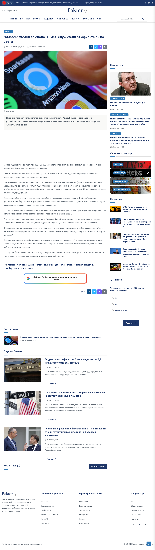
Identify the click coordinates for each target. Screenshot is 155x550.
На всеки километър (49, 515)
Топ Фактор (45, 523)
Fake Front (83, 502)
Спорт (100, 19)
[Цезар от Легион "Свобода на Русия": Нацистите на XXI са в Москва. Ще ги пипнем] (115, 267)
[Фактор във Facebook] (145, 3)
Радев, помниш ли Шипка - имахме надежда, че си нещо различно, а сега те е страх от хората (129, 140)
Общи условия (137, 506)
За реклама (136, 515)
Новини (36, 19)
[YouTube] (149, 3)
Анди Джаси (27, 268)
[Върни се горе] (149, 544)
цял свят (58, 265)
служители (40, 265)
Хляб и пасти (118, 99)
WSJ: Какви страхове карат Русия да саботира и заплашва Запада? (137, 209)
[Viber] (100, 47)
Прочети (50, 383)
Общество (48, 19)
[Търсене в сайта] (143, 18)
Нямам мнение (121, 310)
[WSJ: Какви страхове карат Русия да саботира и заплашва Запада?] (115, 209)
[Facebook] (91, 47)
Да (116, 298)
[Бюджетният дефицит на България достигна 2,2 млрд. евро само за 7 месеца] (22, 370)
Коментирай (99, 466)
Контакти (135, 519)
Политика (25, 19)
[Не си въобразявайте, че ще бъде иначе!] (130, 84)
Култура (75, 19)
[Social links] (133, 524)
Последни (116, 199)
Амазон (11, 265)
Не (116, 304)
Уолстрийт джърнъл (83, 265)
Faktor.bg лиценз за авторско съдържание (22, 544)
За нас (133, 502)
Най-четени (117, 65)
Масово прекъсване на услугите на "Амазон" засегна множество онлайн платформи (60, 337)
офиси (50, 265)
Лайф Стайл (88, 19)
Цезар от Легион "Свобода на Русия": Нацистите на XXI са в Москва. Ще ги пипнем (136, 266)
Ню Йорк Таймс (12, 268)
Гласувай (129, 323)
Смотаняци (84, 523)
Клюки (82, 519)
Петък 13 (44, 519)
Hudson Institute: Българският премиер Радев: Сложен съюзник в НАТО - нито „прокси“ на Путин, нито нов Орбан (130, 122)
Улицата (115, 134)
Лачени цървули (119, 115)
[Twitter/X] (152, 3)
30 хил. (31, 265)
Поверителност (137, 510)
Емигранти (83, 515)
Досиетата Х (84, 510)
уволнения (22, 265)
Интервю (44, 502)
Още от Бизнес (13, 351)
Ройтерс (68, 265)
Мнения (13, 19)
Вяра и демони (85, 506)
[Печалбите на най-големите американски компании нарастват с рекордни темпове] (22, 403)
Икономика (62, 19)
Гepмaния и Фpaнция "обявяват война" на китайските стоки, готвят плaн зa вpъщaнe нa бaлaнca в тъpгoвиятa (75, 432)
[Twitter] (96, 47)
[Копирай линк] (105, 47)
